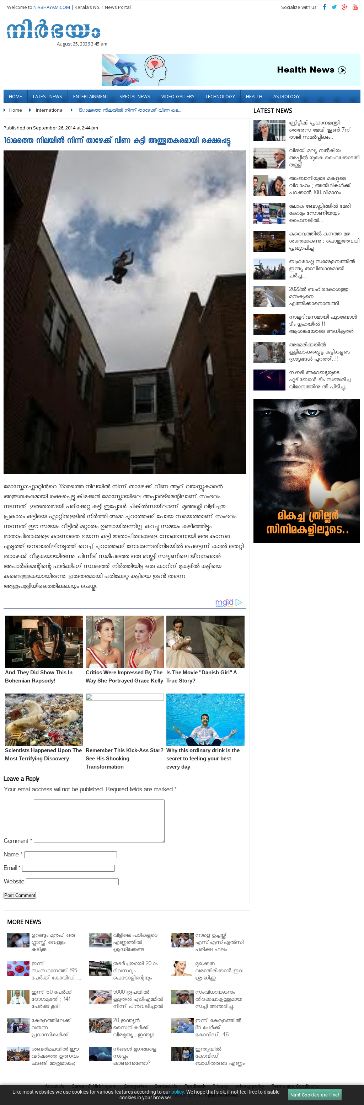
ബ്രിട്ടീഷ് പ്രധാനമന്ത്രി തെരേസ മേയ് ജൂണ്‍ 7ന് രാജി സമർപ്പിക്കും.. (319, 131)
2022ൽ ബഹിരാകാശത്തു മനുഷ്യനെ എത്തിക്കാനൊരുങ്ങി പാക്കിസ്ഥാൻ (318, 301)
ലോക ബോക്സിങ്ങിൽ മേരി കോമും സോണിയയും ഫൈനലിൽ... (319, 214)
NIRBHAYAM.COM (51, 7)
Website (14, 882)
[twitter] (334, 8)
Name (13, 855)
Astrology (286, 96)
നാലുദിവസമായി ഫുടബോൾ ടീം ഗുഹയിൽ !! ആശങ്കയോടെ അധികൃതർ (323, 325)
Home (15, 96)
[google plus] (345, 8)
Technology (220, 96)
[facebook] (324, 8)
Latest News (47, 96)
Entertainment (90, 96)
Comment (18, 842)
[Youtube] (355, 8)
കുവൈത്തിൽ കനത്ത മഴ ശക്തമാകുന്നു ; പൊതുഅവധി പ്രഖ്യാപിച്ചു (324, 242)
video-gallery (177, 96)
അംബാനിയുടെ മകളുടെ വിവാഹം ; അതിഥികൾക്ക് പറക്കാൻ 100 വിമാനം (320, 186)
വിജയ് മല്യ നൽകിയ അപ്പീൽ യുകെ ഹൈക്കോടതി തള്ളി (324, 159)
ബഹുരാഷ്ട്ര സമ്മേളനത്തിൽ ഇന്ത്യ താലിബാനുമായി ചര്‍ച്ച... (322, 270)
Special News (134, 96)
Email (12, 869)
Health (254, 96)
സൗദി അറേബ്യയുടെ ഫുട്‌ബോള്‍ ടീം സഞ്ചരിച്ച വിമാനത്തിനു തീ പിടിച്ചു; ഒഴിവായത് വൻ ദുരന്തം (319, 384)
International (50, 110)
